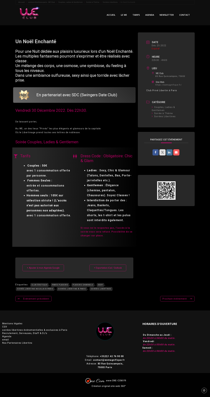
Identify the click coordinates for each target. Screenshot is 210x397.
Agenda (6, 336)
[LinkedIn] (169, 152)
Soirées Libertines (101, 289)
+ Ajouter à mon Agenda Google (43, 267)
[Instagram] (204, 390)
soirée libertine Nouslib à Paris (35, 289)
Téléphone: (105, 356)
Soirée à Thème (163, 113)
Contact (184, 14)
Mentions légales (12, 323)
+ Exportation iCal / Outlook (108, 267)
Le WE (124, 14)
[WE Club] (31, 12)
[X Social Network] (162, 152)
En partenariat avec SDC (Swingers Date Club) (76, 95)
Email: (105, 360)
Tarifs (136, 14)
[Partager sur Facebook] (156, 152)
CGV (4, 327)
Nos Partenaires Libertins (17, 343)
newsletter (167, 14)
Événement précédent (36, 299)
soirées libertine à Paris (72, 289)
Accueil (111, 14)
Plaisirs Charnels (83, 285)
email (5, 339)
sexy (100, 285)
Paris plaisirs (60, 285)
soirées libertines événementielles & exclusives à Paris (34, 330)
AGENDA (149, 14)
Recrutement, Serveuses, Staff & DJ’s (24, 333)
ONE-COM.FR (119, 380)
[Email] (176, 152)
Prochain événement (174, 299)
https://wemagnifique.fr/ (168, 85)
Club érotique (40, 285)
